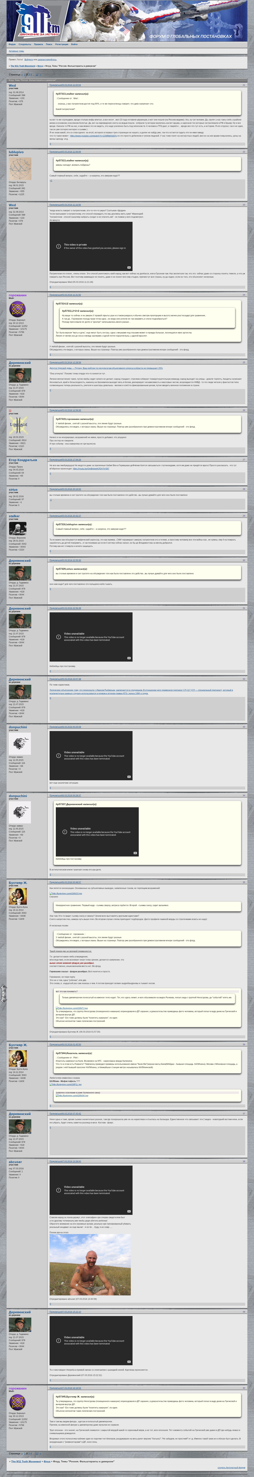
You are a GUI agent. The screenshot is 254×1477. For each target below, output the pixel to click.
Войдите (29, 59)
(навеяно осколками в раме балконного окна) (78, 1092)
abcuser (15, 1162)
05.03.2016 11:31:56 (71, 295)
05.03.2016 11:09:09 (71, 152)
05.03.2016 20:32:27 (71, 516)
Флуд (40, 66)
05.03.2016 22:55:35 (71, 560)
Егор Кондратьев (23, 460)
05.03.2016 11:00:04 (71, 85)
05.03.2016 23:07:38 (71, 679)
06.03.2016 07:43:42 (71, 1113)
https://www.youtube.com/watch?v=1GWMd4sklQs (93, 136)
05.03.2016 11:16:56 (71, 205)
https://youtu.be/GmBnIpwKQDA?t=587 (91, 468)
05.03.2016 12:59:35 (71, 410)
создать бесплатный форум (231, 1467)
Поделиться (56, 85)
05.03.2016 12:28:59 (71, 362)
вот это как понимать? (67, 991)
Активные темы (16, 51)
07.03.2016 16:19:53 (71, 1388)
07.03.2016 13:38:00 (71, 1161)
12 (37, 74)
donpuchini (18, 727)
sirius (13, 489)
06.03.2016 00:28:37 (71, 795)
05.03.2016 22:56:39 (71, 608)
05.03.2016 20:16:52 (71, 489)
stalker (14, 516)
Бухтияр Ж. (18, 883)
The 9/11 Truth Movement (23, 66)
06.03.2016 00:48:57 (71, 882)
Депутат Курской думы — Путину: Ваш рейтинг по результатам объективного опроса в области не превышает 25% (106, 368)
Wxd (12, 85)
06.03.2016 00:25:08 (71, 727)
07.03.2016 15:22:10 (71, 1312)
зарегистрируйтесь (47, 59)
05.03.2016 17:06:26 (71, 459)
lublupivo (16, 152)
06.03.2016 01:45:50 (71, 1044)
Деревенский (20, 363)
